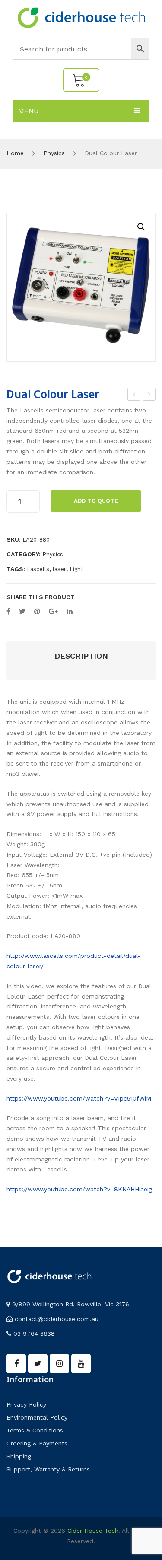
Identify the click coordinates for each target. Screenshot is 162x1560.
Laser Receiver (149, 395)
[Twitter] (22, 611)
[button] (141, 227)
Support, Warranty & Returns (48, 1469)
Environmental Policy (36, 1417)
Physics (54, 153)
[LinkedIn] (70, 611)
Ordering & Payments (36, 1443)
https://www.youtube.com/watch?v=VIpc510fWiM (78, 1098)
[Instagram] (59, 1363)
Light (76, 569)
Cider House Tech (92, 1530)
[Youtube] (81, 1363)
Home (15, 153)
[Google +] (53, 611)
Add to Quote (96, 501)
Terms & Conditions (34, 1430)
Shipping (18, 1456)
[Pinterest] (37, 611)
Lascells (38, 569)
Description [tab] (81, 655)
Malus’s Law (134, 395)
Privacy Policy (26, 1404)
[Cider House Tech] (81, 17)
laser (59, 569)
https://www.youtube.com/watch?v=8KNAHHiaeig (79, 1189)
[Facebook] (8, 611)
